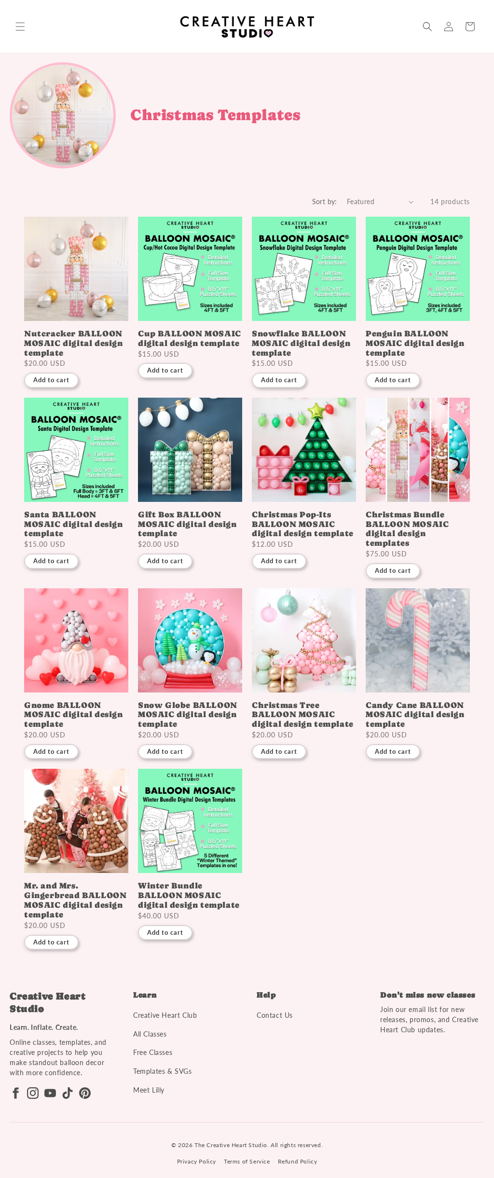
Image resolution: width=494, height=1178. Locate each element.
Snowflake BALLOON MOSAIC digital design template (301, 343)
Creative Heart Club (165, 1015)
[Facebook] (15, 1093)
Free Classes (152, 1052)
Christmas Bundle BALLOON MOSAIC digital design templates (407, 529)
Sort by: (324, 201)
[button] (20, 26)
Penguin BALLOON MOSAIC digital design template (415, 343)
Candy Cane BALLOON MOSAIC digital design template (415, 715)
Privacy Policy (196, 1161)
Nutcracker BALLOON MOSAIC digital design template (73, 343)
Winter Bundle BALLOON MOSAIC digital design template (189, 895)
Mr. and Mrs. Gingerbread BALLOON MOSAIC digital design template (75, 900)
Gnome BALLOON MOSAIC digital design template (73, 715)
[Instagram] (33, 1093)
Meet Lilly (149, 1090)
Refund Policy (297, 1161)
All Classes (150, 1034)
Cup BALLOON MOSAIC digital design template (189, 338)
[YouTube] (50, 1093)
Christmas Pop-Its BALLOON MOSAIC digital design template (303, 524)
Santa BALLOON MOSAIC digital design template (73, 524)
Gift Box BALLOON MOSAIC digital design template (187, 524)
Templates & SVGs (162, 1071)
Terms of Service (247, 1161)
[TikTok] (67, 1093)
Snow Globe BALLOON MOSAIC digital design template (187, 715)
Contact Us (275, 1015)
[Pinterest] (85, 1093)
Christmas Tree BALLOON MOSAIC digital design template (303, 715)
